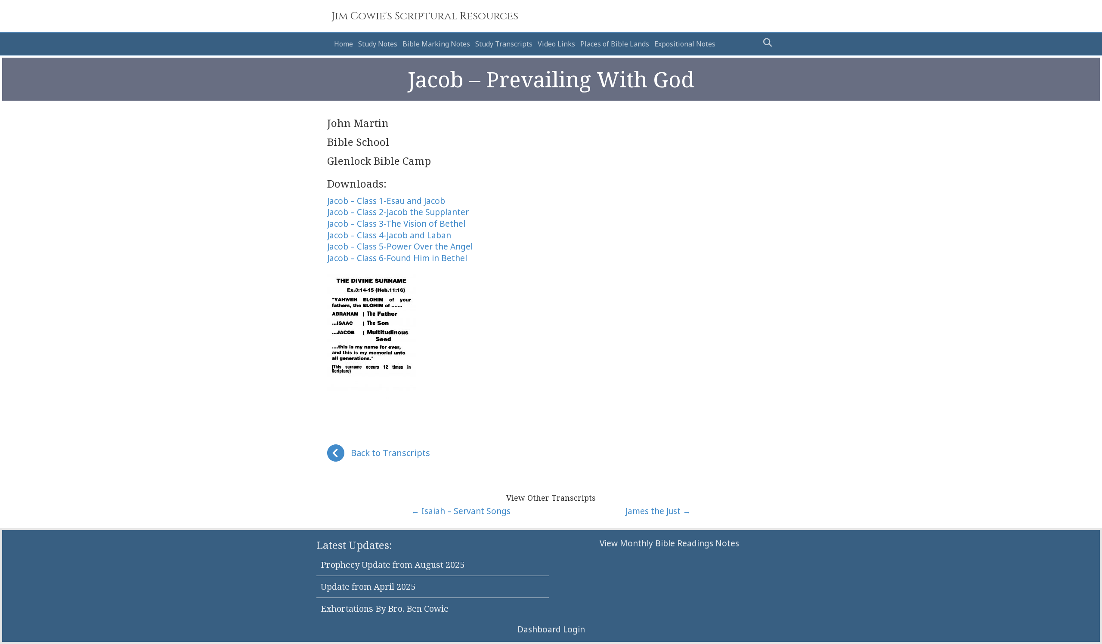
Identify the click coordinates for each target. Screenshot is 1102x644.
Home (343, 44)
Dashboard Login (551, 629)
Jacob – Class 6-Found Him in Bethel (397, 258)
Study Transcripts (503, 44)
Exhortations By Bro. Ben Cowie (385, 608)
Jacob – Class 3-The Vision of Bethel (396, 223)
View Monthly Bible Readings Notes (669, 543)
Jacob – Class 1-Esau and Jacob (386, 200)
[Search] (765, 42)
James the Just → (658, 511)
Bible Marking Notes (436, 44)
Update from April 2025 (368, 586)
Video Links (556, 44)
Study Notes (377, 44)
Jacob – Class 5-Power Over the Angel (400, 246)
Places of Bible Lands (614, 44)
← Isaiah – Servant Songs (461, 511)
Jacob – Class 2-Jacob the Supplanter (398, 212)
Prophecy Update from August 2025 (392, 564)
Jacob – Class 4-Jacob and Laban (389, 235)
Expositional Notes (684, 44)
